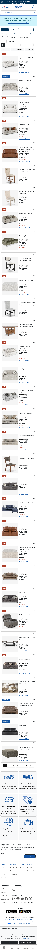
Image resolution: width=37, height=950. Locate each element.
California (30, 864)
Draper (3, 867)
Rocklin (29, 867)
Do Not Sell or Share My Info (17, 923)
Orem (3, 874)
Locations (5, 862)
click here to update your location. (18, 23)
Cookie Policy (29, 921)
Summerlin (13, 874)
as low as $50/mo (24, 161)
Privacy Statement (8, 921)
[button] (8, 2)
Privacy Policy (25, 938)
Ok (9, 942)
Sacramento (30, 871)
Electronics (24, 30)
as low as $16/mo (24, 405)
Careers (3, 892)
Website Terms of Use (23, 919)
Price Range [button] (26, 45)
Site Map (28, 923)
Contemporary (18, 34)
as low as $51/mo (24, 539)
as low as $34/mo (24, 250)
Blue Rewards (5, 899)
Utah (3, 864)
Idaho (22, 864)
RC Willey (4, 34)
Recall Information (11, 919)
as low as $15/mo (24, 94)
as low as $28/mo (24, 629)
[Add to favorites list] (34, 54)
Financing (4, 895)
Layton (3, 871)
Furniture (4, 30)
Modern (10, 34)
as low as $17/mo (24, 72)
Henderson (13, 867)
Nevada (13, 864)
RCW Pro (4, 889)
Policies (32, 919)
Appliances (14, 30)
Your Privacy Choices (27, 942)
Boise (22, 867)
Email (2, 853)
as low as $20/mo (24, 139)
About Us (4, 902)
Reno (12, 871)
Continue (30, 856)
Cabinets (33, 34)
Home (4, 919)
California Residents (19, 921)
